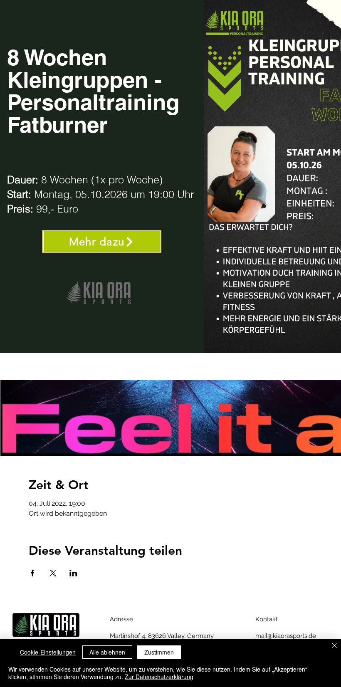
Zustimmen (159, 652)
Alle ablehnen (107, 652)
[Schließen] (334, 646)
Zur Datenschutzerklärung (159, 676)
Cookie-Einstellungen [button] (48, 652)
